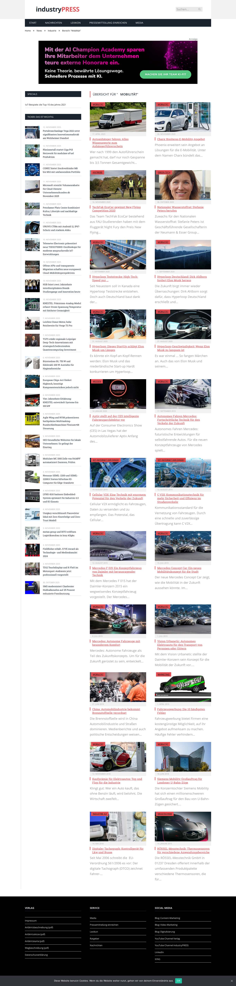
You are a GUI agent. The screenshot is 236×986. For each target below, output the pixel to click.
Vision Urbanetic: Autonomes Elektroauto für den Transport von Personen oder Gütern (179, 644)
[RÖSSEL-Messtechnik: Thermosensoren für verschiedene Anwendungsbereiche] (183, 826)
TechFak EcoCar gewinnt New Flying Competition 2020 (116, 208)
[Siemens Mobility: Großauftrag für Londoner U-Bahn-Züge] (183, 757)
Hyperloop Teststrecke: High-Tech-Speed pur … (115, 278)
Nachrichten (53, 22)
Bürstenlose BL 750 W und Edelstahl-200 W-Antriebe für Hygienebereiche (58, 365)
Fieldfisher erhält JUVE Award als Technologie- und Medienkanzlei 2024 (61, 552)
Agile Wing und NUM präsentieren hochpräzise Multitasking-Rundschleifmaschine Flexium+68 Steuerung (61, 423)
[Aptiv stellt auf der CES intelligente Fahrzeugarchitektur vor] (118, 394)
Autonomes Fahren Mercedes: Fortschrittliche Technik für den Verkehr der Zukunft (178, 419)
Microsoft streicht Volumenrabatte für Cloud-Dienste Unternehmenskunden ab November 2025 (61, 191)
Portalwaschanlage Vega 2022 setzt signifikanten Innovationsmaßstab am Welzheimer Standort (61, 134)
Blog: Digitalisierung (165, 931)
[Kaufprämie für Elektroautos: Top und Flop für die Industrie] (118, 757)
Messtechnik (165, 813)
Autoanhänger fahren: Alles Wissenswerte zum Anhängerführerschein (110, 142)
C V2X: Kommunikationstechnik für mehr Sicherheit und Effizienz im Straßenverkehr (180, 498)
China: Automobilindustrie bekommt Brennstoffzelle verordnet (116, 711)
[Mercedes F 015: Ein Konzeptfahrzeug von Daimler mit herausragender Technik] (118, 546)
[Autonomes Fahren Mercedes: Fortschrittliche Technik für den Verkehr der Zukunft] (183, 394)
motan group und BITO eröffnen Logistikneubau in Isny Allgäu (59, 533)
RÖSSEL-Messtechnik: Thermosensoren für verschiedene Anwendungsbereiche (183, 850)
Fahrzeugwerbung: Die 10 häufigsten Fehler (181, 711)
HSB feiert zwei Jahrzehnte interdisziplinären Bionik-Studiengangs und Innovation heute (61, 288)
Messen (97, 381)
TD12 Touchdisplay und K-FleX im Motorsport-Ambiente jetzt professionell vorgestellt (60, 571)
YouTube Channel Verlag (167, 938)
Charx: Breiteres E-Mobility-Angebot (181, 139)
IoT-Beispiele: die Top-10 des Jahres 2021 (45, 104)
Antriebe (97, 172)
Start (32, 22)
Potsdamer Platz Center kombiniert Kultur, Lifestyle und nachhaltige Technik (61, 211)
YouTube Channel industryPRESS (171, 945)
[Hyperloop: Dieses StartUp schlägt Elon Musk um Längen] (118, 324)
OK (178, 980)
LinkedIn (159, 952)
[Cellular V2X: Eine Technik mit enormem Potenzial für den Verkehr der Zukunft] (118, 473)
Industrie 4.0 (100, 813)
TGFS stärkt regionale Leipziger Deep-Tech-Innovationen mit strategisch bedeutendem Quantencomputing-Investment (59, 344)
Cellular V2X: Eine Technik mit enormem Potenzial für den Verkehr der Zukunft (119, 496)
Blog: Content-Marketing (167, 918)
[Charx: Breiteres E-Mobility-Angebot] (183, 117)
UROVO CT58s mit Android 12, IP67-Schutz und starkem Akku (61, 228)
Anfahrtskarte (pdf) (34, 941)
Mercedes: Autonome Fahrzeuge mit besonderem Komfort (116, 643)
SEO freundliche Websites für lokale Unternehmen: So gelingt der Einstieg (62, 443)
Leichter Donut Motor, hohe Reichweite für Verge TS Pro (57, 323)
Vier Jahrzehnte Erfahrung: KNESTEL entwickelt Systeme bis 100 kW (60, 402)
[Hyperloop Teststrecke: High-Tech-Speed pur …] (118, 255)
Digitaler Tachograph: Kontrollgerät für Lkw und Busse (118, 850)
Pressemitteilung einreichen (108, 22)
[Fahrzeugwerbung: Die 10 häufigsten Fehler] (183, 687)
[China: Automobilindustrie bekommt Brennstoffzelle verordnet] (118, 687)
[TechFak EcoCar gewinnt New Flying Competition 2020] (118, 185)
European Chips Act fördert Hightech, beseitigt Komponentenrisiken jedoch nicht (61, 383)
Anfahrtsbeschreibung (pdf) (39, 927)
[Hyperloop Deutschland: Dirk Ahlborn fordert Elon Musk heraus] (183, 255)
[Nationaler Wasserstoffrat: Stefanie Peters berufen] (183, 185)
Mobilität (98, 104)
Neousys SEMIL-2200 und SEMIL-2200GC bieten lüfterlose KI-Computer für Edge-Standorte (60, 479)
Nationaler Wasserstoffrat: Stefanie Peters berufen (180, 208)
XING (157, 959)
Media (139, 22)
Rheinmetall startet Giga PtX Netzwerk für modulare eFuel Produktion (58, 153)
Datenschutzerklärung (36, 954)
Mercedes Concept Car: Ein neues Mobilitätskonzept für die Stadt (179, 569)
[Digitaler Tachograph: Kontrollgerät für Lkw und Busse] (118, 826)
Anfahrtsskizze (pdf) (35, 934)
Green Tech (164, 172)
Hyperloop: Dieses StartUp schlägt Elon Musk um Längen (118, 348)
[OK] (231, 981)
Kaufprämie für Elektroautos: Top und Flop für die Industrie (117, 780)
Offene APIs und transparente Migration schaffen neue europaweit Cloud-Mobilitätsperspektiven (62, 269)
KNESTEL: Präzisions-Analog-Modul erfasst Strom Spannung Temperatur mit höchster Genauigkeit (62, 307)
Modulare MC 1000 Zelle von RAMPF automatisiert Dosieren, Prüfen (62, 460)
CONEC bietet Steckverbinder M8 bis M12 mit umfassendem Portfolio (61, 170)
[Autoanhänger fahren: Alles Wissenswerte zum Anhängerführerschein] (118, 117)
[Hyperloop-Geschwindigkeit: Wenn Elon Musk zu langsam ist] (183, 324)
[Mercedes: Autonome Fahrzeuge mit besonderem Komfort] (118, 619)
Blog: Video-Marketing (166, 924)
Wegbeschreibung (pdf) (37, 947)
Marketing (163, 674)
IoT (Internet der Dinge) (106, 460)
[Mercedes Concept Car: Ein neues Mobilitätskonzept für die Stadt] (183, 546)
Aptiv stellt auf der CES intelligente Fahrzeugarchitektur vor (115, 417)
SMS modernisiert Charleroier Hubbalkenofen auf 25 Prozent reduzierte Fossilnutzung (59, 590)
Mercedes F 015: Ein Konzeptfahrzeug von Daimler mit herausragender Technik (116, 571)
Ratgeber (94, 938)
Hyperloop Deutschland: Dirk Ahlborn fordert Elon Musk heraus (182, 278)
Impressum (31, 920)
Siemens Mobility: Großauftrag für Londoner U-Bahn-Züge (179, 780)
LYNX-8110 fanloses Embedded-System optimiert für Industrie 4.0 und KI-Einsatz (61, 498)
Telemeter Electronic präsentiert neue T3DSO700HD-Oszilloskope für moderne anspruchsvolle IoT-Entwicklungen (62, 249)
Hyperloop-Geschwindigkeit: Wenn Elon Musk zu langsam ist (183, 348)
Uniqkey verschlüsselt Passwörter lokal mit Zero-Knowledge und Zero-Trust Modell (62, 517)
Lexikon (76, 22)
